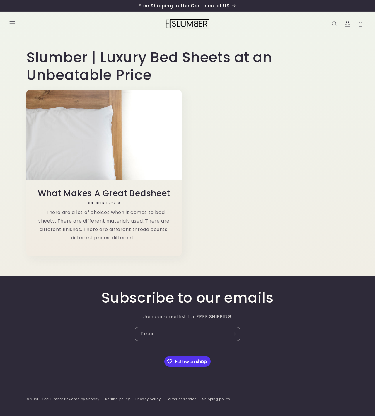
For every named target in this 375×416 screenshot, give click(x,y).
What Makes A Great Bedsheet (104, 193)
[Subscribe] (233, 334)
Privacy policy (148, 398)
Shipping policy (216, 398)
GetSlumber (52, 399)
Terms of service (181, 398)
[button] (12, 23)
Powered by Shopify (82, 399)
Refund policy (117, 398)
